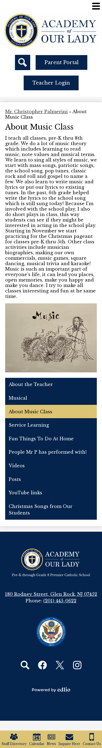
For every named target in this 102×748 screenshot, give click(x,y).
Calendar (36, 744)
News (51, 744)
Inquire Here (69, 744)
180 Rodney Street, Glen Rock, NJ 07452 (51, 594)
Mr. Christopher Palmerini (36, 111)
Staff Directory (14, 744)
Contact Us (92, 744)
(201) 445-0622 (59, 600)
